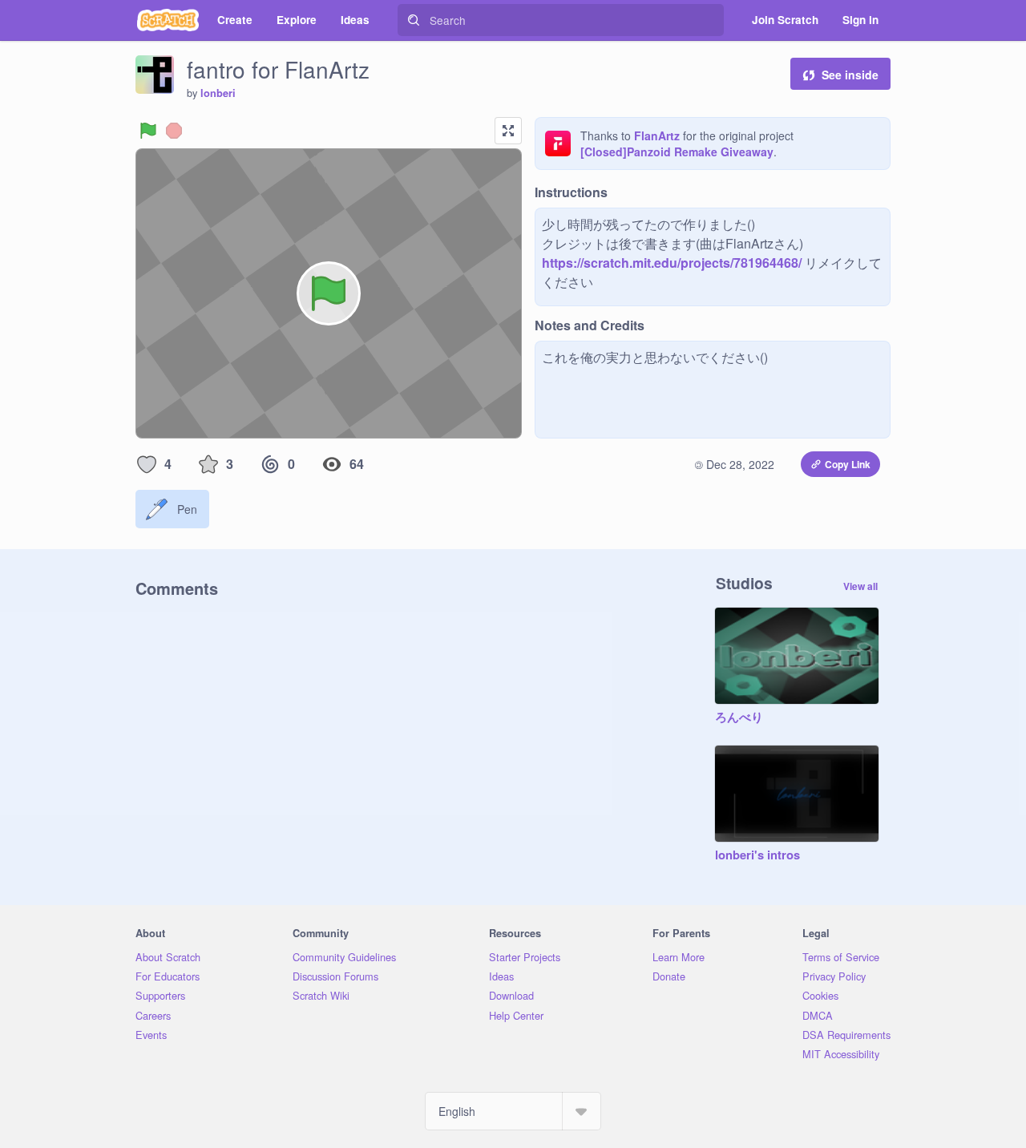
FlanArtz (657, 135)
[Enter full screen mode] (508, 130)
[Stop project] (174, 131)
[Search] (414, 20)
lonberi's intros (757, 855)
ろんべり (739, 717)
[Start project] (148, 131)
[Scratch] (167, 20)
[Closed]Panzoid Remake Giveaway (677, 152)
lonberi (218, 93)
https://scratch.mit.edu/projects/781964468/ (672, 262)
